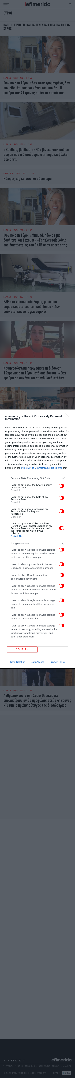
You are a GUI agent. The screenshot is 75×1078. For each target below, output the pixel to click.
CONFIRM (22, 649)
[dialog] (37, 539)
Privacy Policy (57, 661)
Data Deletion (17, 661)
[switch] (61, 486)
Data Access (37, 661)
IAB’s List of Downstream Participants (41, 467)
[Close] (68, 416)
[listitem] (37, 478)
